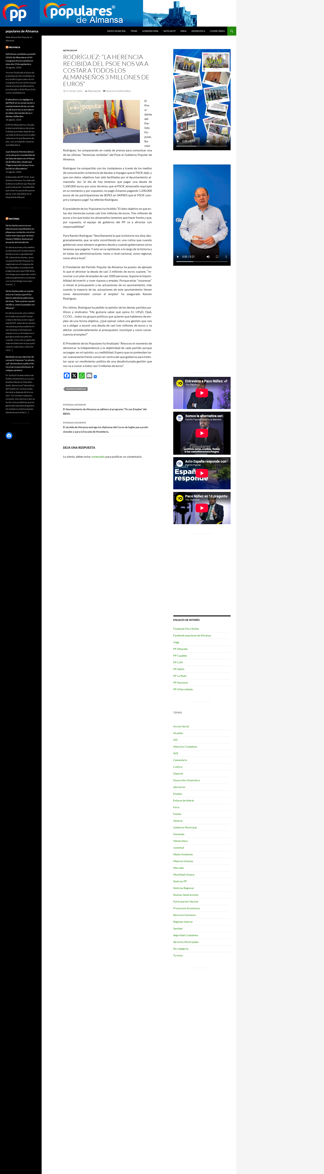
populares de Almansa (22, 31)
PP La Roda (179, 675)
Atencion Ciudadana (185, 746)
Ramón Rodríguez (76, 389)
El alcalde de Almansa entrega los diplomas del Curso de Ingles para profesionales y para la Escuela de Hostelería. (106, 427)
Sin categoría (180, 948)
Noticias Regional (183, 888)
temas (134, 31)
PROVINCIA (14, 47)
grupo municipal (116, 31)
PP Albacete (180, 648)
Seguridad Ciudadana (185, 935)
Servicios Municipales (186, 941)
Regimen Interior (183, 921)
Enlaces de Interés (183, 800)
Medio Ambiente (183, 854)
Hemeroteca (198, 31)
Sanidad (177, 928)
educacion (179, 787)
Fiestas (177, 813)
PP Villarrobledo (183, 689)
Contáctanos (217, 31)
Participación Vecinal (185, 901)
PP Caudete (180, 655)
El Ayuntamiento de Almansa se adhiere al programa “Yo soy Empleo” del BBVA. (105, 409)
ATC (175, 739)
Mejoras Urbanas (183, 861)
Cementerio (180, 760)
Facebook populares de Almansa (192, 635)
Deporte (178, 773)
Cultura (177, 766)
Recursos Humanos (184, 915)
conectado (98, 456)
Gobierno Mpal (150, 31)
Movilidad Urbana (183, 874)
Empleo (177, 793)
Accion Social (181, 726)
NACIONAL (14, 218)
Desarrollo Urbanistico (186, 780)
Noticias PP (170, 31)
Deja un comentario (118, 91)
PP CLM (178, 662)
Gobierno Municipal (185, 827)
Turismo (178, 955)
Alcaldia (178, 733)
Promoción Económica (186, 908)
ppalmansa (94, 91)
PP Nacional (180, 682)
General (177, 820)
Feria (176, 807)
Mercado (178, 867)
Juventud (178, 847)
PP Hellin (178, 669)
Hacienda (178, 834)
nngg (184, 31)
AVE (175, 753)
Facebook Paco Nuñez (186, 628)
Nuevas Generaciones (185, 894)
